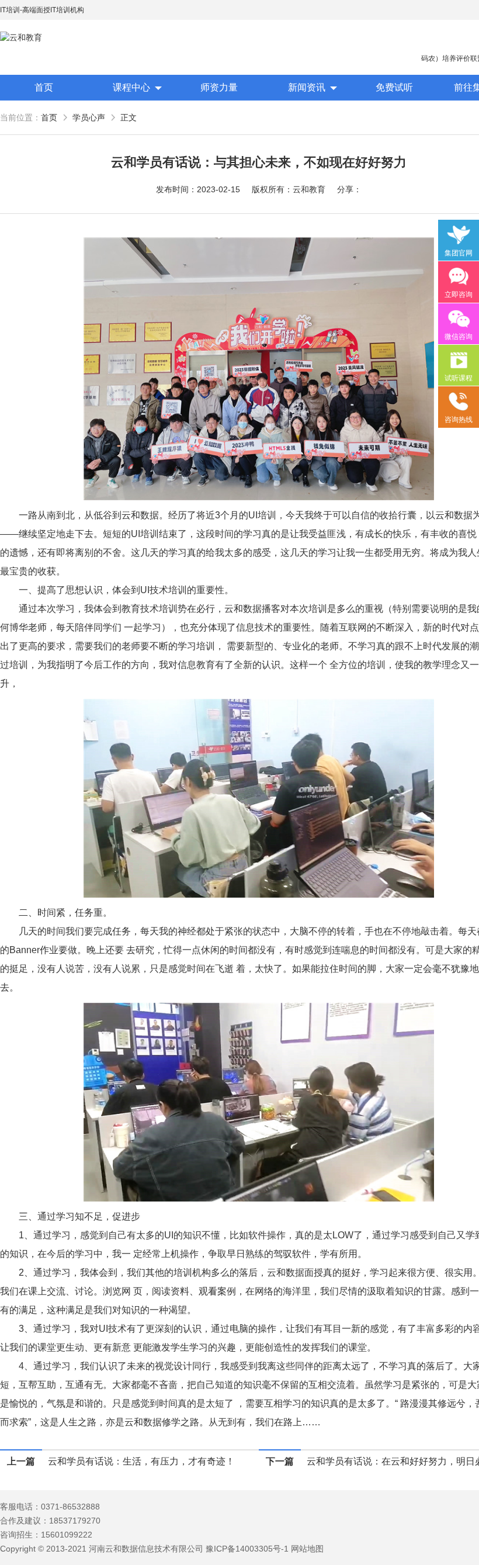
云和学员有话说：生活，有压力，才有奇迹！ (141, 1461)
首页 (43, 87)
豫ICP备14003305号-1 (247, 1548)
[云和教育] (52, 38)
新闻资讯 (306, 87)
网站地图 (307, 1548)
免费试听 (394, 87)
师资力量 (219, 87)
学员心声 (88, 117)
